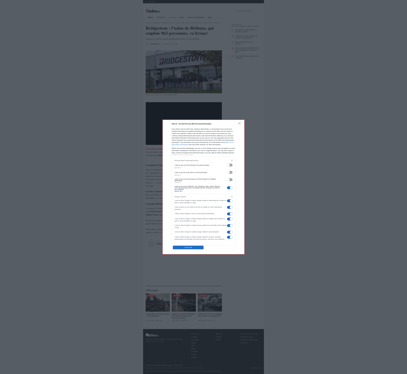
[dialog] (203, 187)
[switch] (230, 165)
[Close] (240, 124)
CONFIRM (188, 247)
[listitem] (203, 160)
